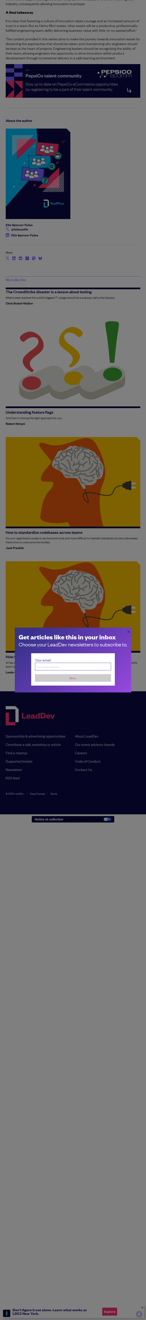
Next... (73, 678)
